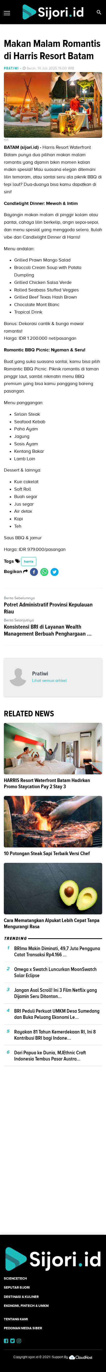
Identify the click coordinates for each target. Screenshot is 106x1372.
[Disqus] (53, 1159)
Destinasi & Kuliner (21, 1297)
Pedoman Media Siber (23, 1328)
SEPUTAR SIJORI (17, 1287)
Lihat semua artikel (49, 680)
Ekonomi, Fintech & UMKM (26, 1306)
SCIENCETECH (15, 1278)
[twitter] (54, 571)
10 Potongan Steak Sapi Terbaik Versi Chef (47, 853)
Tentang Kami (16, 1319)
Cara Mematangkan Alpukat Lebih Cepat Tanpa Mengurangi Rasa (52, 923)
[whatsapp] (44, 571)
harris (28, 561)
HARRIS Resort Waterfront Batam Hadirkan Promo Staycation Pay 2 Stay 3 (47, 783)
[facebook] (34, 571)
